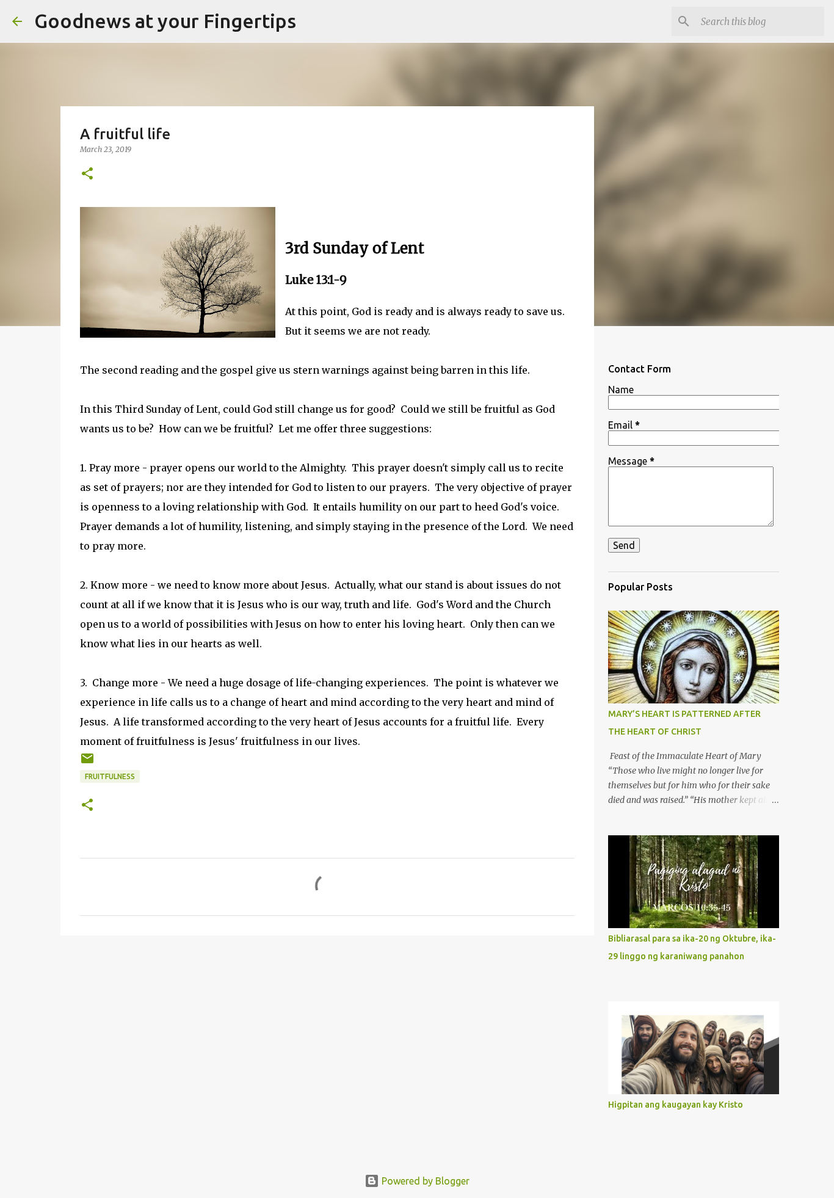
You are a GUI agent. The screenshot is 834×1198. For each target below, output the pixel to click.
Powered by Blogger (424, 1180)
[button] (87, 174)
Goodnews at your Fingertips (165, 21)
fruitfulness (110, 776)
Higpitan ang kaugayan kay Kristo (675, 1104)
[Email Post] (87, 763)
